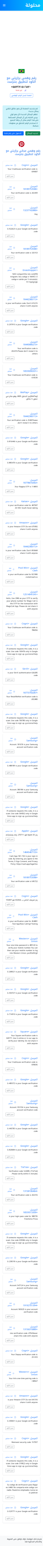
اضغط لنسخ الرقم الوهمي (21, 95)
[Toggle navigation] (4, 5)
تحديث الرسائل (32, 133)
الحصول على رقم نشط (12, 133)
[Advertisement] (21, 34)
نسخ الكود (9, 176)
